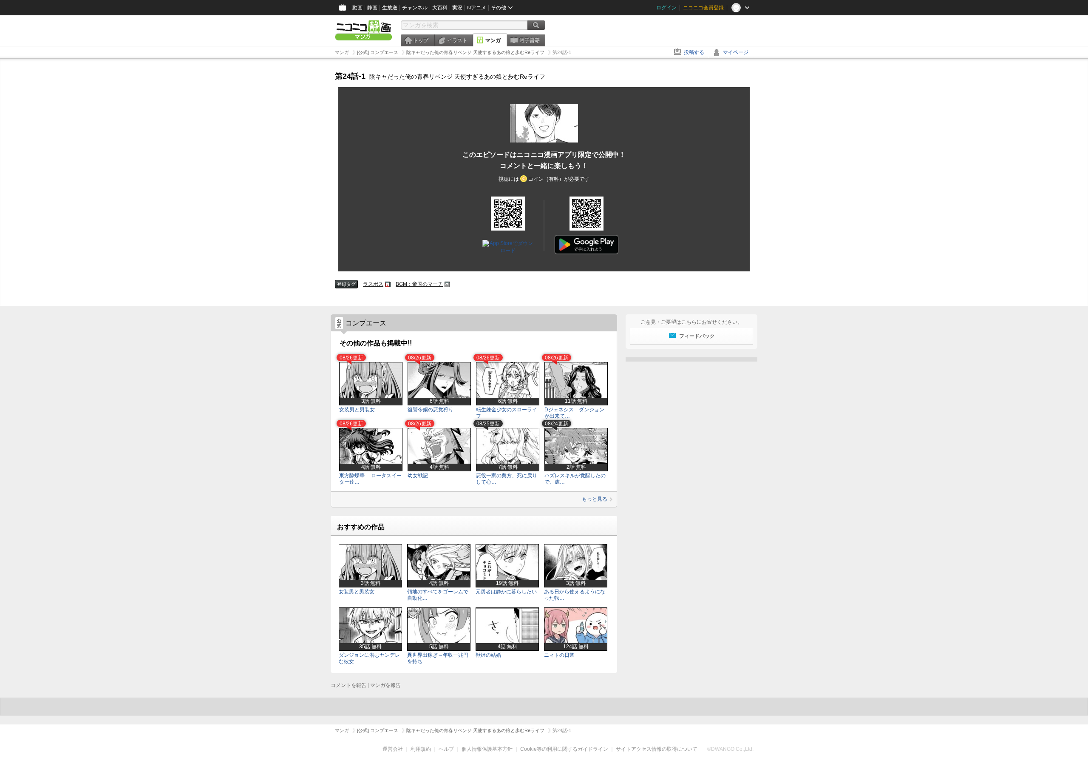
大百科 (440, 7)
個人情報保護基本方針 (487, 749)
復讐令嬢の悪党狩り (430, 410)
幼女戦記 (418, 476)
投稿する (694, 52)
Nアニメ (476, 7)
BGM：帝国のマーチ (419, 284)
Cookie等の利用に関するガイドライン (564, 749)
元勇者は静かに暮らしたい (506, 592)
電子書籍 (529, 40)
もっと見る (594, 499)
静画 (372, 7)
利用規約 (421, 749)
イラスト (457, 40)
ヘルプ (446, 749)
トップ (420, 40)
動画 (357, 7)
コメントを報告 (348, 685)
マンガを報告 (385, 685)
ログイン (666, 7)
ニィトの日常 (559, 655)
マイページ (735, 52)
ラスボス (373, 284)
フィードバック (697, 336)
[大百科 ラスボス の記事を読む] (388, 284)
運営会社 (392, 749)
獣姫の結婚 (488, 655)
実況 (457, 7)
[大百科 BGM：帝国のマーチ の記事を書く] (447, 284)
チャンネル (415, 7)
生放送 (389, 7)
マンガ (493, 40)
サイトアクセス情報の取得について (656, 749)
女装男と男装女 (357, 410)
